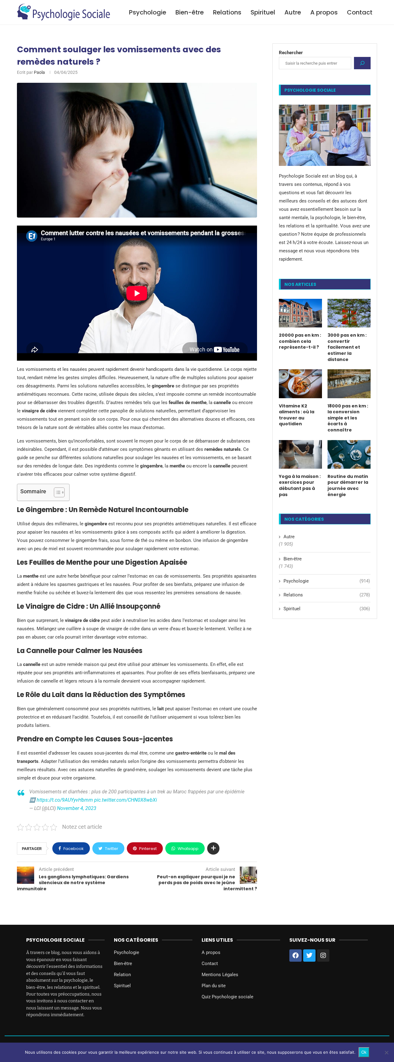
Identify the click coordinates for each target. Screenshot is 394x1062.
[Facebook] (295, 955)
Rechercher (291, 52)
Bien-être (189, 12)
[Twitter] (309, 955)
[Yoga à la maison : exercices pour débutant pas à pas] (300, 454)
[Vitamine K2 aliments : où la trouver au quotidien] (300, 383)
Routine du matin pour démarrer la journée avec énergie (348, 486)
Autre (292, 12)
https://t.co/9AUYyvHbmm (65, 800)
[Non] (386, 1052)
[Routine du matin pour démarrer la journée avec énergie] (349, 454)
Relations (227, 12)
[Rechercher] (362, 63)
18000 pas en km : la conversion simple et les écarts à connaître (348, 418)
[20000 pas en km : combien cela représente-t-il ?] (300, 313)
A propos (324, 12)
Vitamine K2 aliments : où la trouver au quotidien (296, 415)
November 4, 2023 (76, 808)
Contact (359, 12)
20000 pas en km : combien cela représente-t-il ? (300, 341)
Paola (39, 72)
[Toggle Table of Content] (56, 492)
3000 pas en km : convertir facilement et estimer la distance (347, 347)
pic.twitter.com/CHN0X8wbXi (125, 800)
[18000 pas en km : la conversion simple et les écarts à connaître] (349, 383)
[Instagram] (323, 955)
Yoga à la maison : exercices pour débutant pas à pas (300, 486)
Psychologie (147, 12)
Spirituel (263, 12)
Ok (364, 1052)
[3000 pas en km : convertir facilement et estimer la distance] (349, 313)
